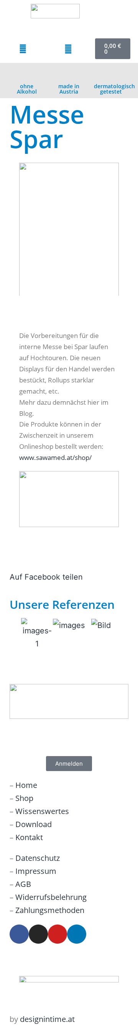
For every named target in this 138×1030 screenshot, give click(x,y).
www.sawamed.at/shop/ (55, 457)
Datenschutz (37, 858)
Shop (24, 798)
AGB (23, 884)
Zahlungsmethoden (49, 910)
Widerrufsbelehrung (51, 897)
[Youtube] (57, 934)
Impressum (35, 871)
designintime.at (47, 1019)
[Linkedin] (76, 934)
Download (33, 824)
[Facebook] (19, 934)
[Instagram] (38, 934)
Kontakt (29, 837)
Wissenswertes (42, 811)
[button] (117, 21)
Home (26, 785)
